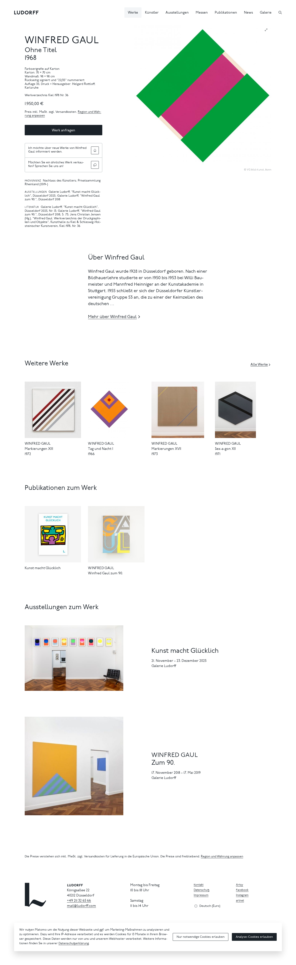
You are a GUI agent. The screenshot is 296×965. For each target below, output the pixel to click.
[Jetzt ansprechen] (95, 165)
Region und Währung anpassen (222, 856)
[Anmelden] (95, 150)
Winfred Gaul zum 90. (105, 573)
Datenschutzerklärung (74, 943)
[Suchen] (280, 12)
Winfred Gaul (62, 41)
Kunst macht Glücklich (43, 568)
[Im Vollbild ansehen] (266, 30)
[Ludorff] (26, 12)
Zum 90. (163, 763)
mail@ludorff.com (81, 906)
